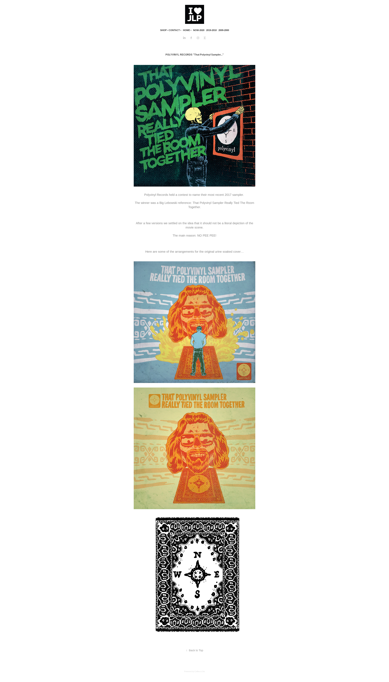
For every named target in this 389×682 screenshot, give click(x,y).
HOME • (187, 30)
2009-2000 (224, 30)
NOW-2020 (198, 30)
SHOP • (164, 30)
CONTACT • (175, 30)
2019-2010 (211, 30)
